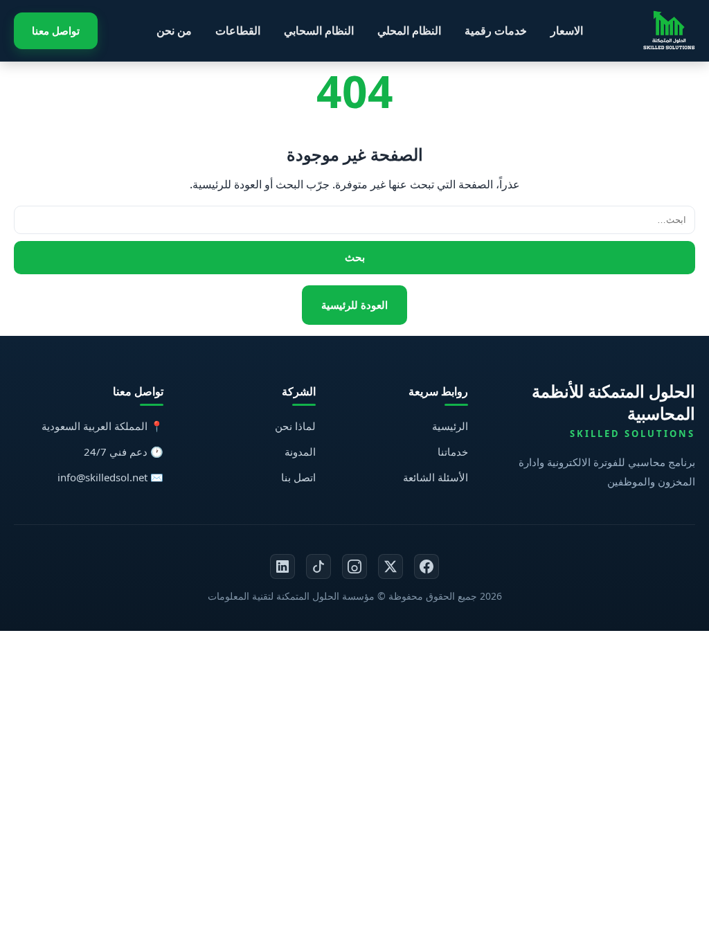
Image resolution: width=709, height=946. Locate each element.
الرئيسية (450, 426)
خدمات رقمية (496, 30)
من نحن (174, 30)
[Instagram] (354, 566)
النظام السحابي (319, 30)
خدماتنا (453, 451)
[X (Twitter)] (390, 566)
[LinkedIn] (282, 566)
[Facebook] (426, 566)
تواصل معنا (56, 30)
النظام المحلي (409, 30)
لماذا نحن (295, 426)
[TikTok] (318, 566)
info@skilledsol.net (102, 477)
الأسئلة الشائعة (435, 477)
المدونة (300, 451)
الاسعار (566, 30)
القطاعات (237, 30)
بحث (355, 257)
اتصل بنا (298, 477)
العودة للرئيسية (354, 305)
